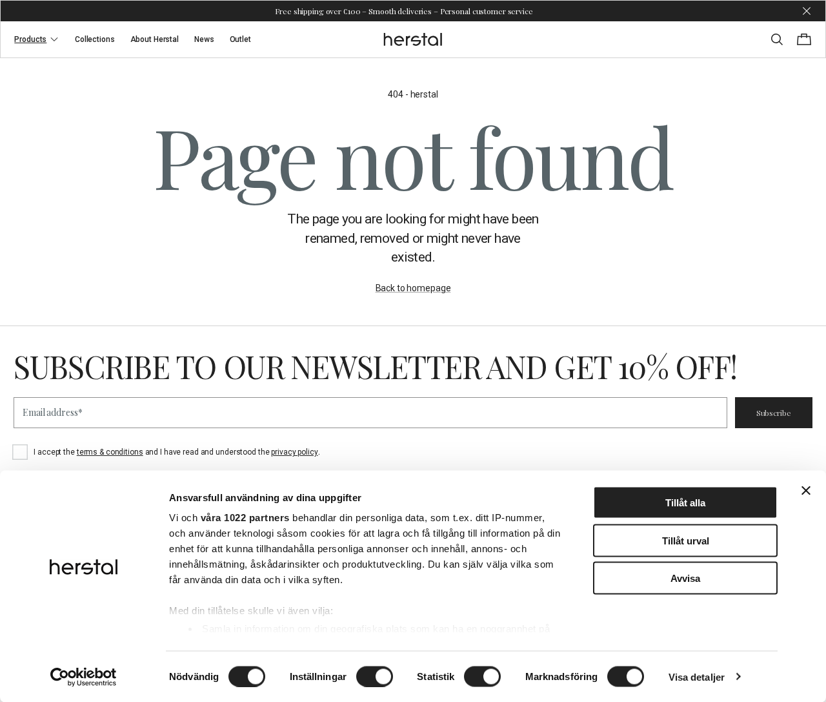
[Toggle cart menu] (804, 39)
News (204, 39)
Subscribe (773, 413)
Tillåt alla (685, 502)
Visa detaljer (697, 676)
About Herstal (154, 39)
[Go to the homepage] (413, 39)
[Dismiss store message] (806, 11)
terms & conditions (110, 452)
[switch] (374, 676)
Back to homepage (413, 288)
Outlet (240, 39)
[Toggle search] (777, 39)
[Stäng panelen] (806, 490)
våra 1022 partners (245, 517)
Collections (95, 39)
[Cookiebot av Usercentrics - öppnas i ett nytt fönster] (83, 677)
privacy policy (294, 452)
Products (30, 39)
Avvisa (685, 578)
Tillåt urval (685, 540)
